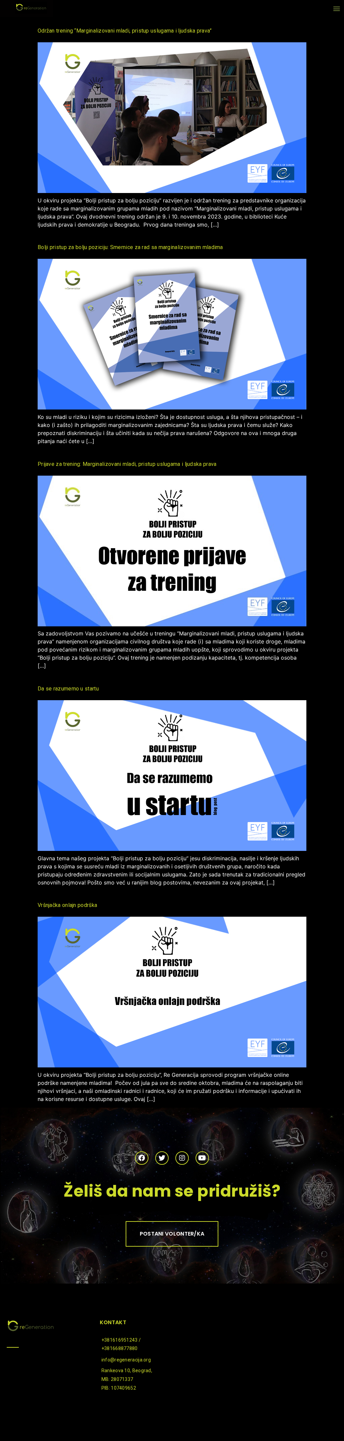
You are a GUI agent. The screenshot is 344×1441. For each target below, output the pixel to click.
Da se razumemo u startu (68, 688)
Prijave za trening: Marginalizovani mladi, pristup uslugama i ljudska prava (127, 464)
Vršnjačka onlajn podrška (67, 905)
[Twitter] (162, 1158)
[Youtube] (202, 1158)
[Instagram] (182, 1158)
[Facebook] (141, 1158)
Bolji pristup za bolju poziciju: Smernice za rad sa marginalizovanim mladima (130, 247)
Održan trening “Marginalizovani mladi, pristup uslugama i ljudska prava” (125, 31)
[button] (336, 8)
